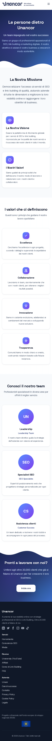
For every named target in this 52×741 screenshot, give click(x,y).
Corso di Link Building (11, 667)
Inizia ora (26, 588)
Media (4, 647)
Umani (5, 682)
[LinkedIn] (3, 628)
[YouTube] (22, 628)
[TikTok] (27, 628)
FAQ (4, 671)
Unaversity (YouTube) (12, 658)
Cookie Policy (8, 698)
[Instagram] (17, 628)
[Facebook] (13, 628)
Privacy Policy (8, 694)
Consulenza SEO (9, 643)
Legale (5, 702)
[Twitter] (8, 628)
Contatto (6, 690)
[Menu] (48, 3)
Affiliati (5, 662)
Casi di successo (9, 686)
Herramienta (7, 639)
